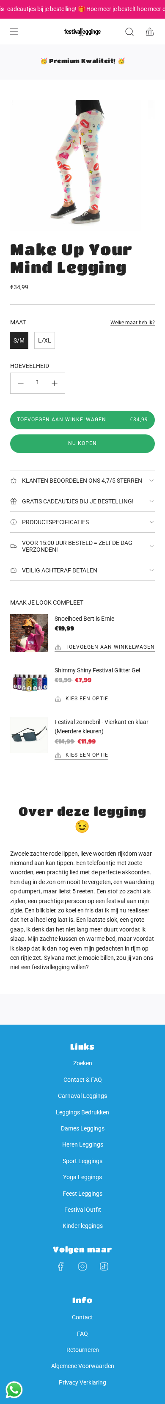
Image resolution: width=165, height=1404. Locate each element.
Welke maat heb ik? (132, 323)
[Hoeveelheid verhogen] (54, 383)
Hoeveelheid (29, 365)
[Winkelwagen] (150, 32)
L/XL (44, 340)
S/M (19, 340)
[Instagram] (82, 1266)
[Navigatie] (13, 32)
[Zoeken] (129, 32)
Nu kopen (82, 443)
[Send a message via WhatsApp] (14, 1390)
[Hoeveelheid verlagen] (21, 383)
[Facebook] (61, 1266)
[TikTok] (104, 1266)
